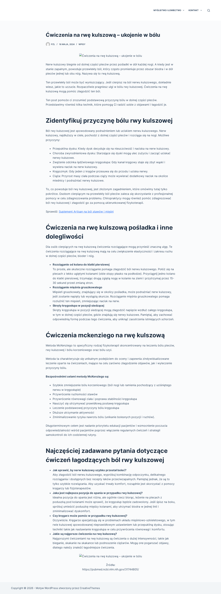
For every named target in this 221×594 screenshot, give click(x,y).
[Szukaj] (208, 10)
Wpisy (82, 44)
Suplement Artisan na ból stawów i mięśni (86, 211)
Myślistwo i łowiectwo (167, 10)
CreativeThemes (90, 588)
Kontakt (194, 10)
